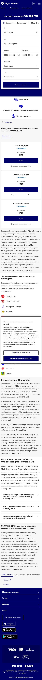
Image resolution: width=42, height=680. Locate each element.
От (4, 28)
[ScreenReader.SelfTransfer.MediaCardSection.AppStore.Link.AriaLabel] (9, 630)
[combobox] (21, 32)
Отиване (6, 51)
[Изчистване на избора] (36, 43)
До (4, 39)
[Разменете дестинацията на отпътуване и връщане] (36, 32)
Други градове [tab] (7, 574)
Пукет (6, 584)
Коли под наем (27, 8)
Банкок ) (7, 580)
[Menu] (39, 3)
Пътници (7, 61)
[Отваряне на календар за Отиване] (18, 55)
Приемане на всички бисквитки (21, 358)
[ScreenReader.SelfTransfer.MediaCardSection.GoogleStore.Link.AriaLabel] (9, 637)
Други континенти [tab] (33, 574)
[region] (21, 340)
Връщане (25, 51)
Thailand (8, 122)
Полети (3, 8)
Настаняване (14, 8)
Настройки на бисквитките (21, 352)
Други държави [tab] (19, 574)
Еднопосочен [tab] (6, 136)
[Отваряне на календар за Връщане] (36, 55)
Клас (5, 72)
